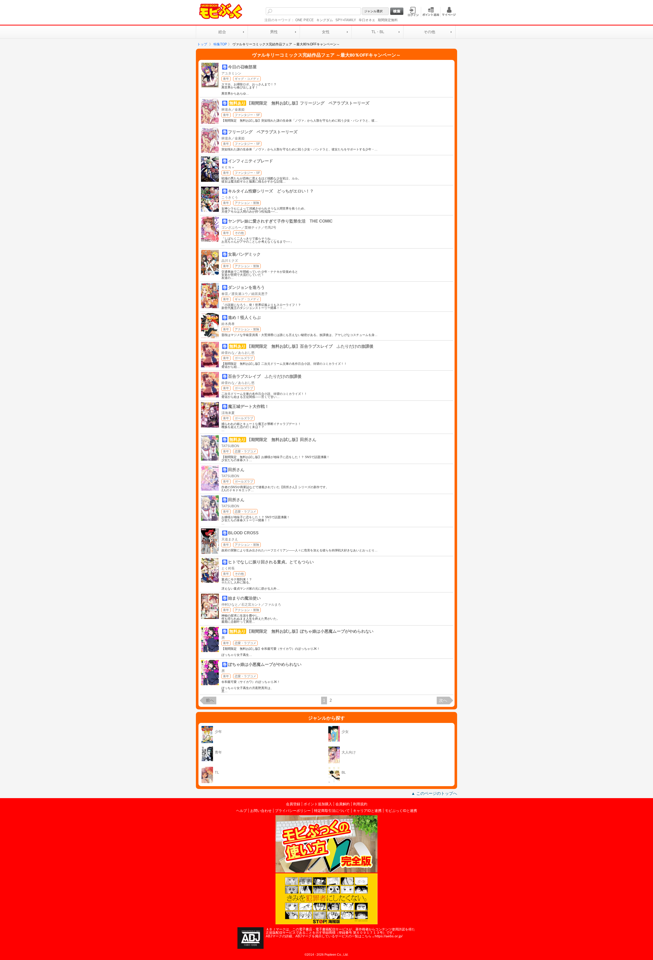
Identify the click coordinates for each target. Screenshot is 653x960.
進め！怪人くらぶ (244, 317)
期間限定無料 (388, 20)
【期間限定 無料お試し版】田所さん (281, 439)
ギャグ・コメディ (247, 79)
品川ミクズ (229, 261)
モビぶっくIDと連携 (401, 811)
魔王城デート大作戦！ (248, 406)
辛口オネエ (367, 20)
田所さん (236, 470)
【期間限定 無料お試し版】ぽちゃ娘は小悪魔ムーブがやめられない (310, 631)
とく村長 (228, 568)
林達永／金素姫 (233, 109)
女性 (326, 32)
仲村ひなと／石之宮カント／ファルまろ (251, 604)
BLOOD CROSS (243, 533)
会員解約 (342, 804)
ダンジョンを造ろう (246, 287)
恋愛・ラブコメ (245, 451)
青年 (226, 79)
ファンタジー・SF (247, 115)
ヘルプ (241, 811)
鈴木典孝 (228, 324)
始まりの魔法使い (244, 598)
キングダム (324, 20)
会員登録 (293, 804)
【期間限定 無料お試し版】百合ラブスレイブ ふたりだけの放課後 (310, 346)
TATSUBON (230, 446)
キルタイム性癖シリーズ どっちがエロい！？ (271, 191)
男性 (274, 32)
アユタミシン (231, 73)
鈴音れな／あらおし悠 (238, 353)
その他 (429, 32)
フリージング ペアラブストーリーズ (262, 132)
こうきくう (229, 197)
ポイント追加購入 (318, 804)
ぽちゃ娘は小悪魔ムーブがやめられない (265, 664)
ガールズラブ (244, 358)
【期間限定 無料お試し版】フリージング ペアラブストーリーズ (308, 103)
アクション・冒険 (247, 203)
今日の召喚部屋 (242, 67)
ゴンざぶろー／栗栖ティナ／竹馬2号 (248, 227)
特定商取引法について (332, 811)
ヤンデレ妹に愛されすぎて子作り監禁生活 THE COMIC (280, 221)
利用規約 (360, 804)
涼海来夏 (228, 413)
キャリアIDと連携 (367, 811)
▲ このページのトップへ (434, 793)
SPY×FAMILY (345, 20)
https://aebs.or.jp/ (389, 936)
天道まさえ (229, 539)
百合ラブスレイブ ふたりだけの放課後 (265, 376)
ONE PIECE (304, 20)
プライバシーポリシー (293, 811)
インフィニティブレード (250, 161)
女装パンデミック (244, 254)
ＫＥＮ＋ (228, 167)
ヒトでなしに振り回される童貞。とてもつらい (271, 562)
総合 (222, 32)
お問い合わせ (261, 811)
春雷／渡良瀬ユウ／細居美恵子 (244, 294)
